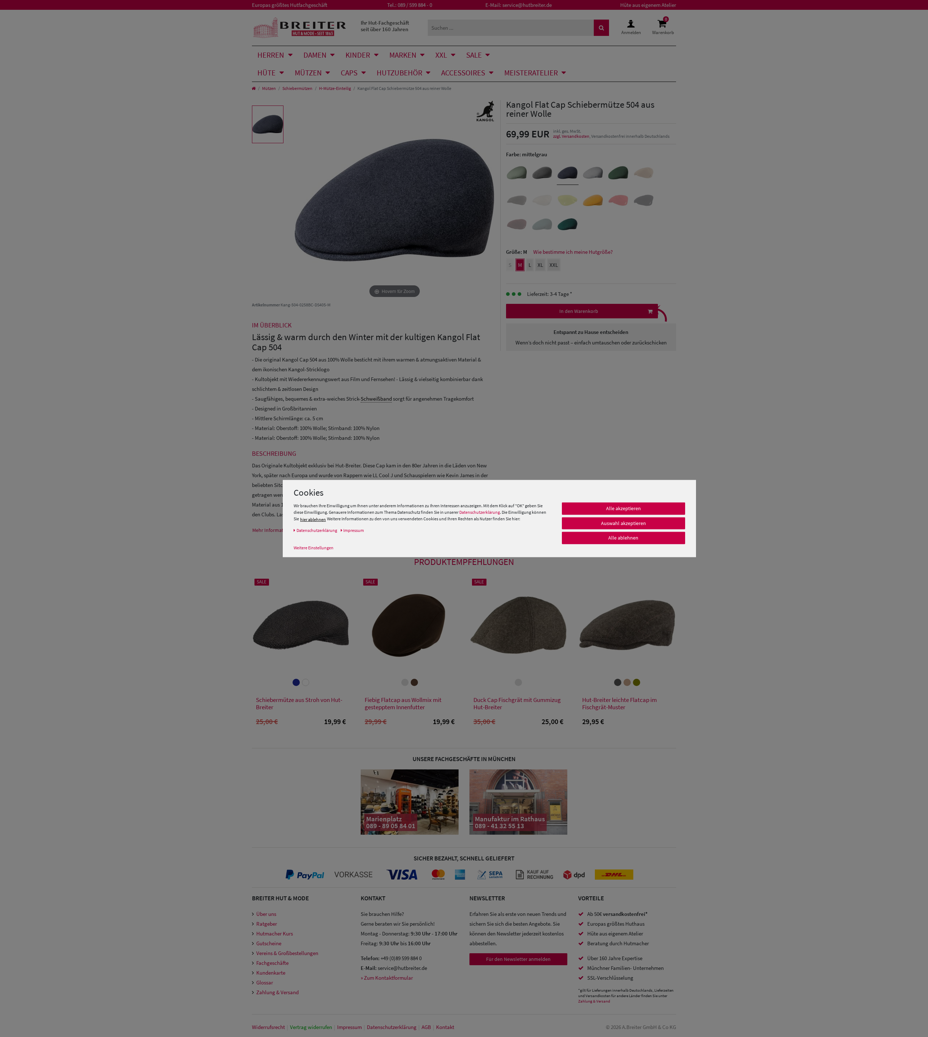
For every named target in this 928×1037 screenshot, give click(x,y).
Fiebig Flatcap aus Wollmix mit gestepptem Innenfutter (403, 703)
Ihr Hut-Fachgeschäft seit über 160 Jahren (385, 26)
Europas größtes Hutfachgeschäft (289, 4)
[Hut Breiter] (300, 28)
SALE (474, 55)
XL (540, 264)
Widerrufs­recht (268, 1027)
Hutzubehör (399, 73)
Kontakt (445, 1027)
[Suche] (601, 28)
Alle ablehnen (623, 537)
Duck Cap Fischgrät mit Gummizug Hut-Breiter (517, 703)
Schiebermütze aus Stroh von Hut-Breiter (299, 703)
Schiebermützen (297, 88)
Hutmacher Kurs (274, 933)
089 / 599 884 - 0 (415, 4)
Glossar (264, 982)
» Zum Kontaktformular (387, 977)
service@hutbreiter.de (527, 4)
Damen (315, 55)
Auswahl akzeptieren (623, 523)
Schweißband (376, 398)
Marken (403, 55)
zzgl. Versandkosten (571, 136)
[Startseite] (254, 88)
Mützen (308, 73)
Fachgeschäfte (272, 962)
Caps (349, 73)
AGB (426, 1027)
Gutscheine (268, 943)
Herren (270, 55)
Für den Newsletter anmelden (518, 959)
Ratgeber (266, 923)
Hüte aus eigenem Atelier (648, 4)
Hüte (266, 73)
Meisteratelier (531, 73)
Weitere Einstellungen (314, 547)
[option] (267, 124)
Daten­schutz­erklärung (392, 1027)
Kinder (357, 55)
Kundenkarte (270, 972)
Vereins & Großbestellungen (287, 953)
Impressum (349, 1027)
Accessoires (463, 73)
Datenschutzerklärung (479, 512)
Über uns (266, 913)
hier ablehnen (313, 519)
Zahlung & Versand (277, 992)
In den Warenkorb (578, 311)
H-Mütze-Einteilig (335, 88)
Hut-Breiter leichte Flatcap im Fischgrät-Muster (619, 703)
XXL (441, 55)
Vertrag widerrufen (311, 1027)
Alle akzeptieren (623, 508)
